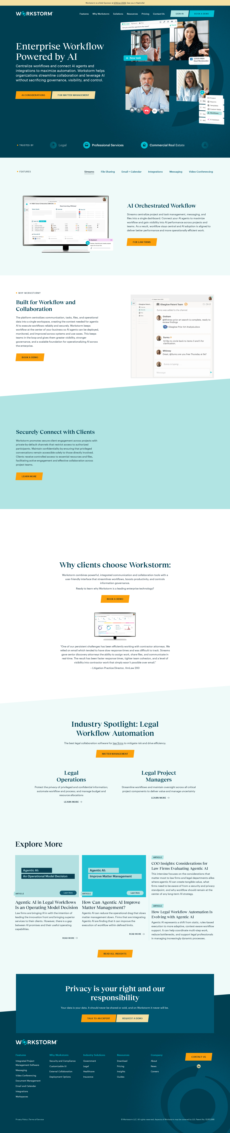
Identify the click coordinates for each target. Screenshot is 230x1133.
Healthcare (89, 1071)
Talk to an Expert (98, 1018)
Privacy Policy (22, 1119)
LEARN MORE (29, 476)
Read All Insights (115, 953)
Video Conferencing (201, 171)
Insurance (88, 1076)
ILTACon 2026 (120, 3)
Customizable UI (57, 1066)
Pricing (145, 13)
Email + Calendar (131, 171)
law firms (118, 743)
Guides (120, 1076)
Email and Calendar (26, 1086)
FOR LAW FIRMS (142, 242)
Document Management (28, 1080)
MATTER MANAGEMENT (115, 753)
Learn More (71, 801)
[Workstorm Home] (37, 1042)
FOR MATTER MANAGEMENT (73, 95)
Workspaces (22, 1096)
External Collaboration (60, 1071)
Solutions (118, 13)
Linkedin (199, 1066)
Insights (121, 1071)
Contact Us (159, 13)
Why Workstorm (100, 13)
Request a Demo (132, 1018)
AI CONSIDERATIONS (33, 95)
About (154, 1061)
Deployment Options (60, 1076)
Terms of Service (36, 1119)
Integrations (155, 171)
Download (122, 1061)
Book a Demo (201, 14)
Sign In (180, 14)
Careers (155, 1071)
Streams (89, 171)
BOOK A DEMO (30, 357)
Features (84, 13)
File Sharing (108, 171)
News (153, 1066)
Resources (132, 13)
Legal (86, 1066)
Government (89, 1061)
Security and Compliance (62, 1061)
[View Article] (47, 897)
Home (34, 13)
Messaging (175, 171)
